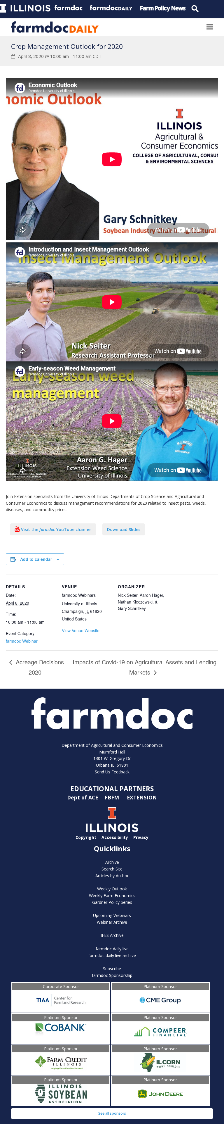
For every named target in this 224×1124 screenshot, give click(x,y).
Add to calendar (36, 559)
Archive (112, 862)
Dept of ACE (83, 797)
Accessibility (115, 837)
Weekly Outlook (112, 889)
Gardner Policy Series (112, 902)
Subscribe (112, 968)
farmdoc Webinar (22, 641)
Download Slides (123, 529)
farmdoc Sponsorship (112, 975)
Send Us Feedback (112, 772)
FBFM (112, 797)
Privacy (140, 837)
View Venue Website (80, 630)
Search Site (112, 869)
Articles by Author (112, 875)
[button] (209, 27)
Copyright (86, 837)
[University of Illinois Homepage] (112, 830)
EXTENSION (142, 797)
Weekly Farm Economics (112, 895)
